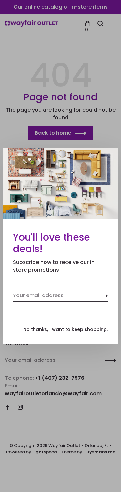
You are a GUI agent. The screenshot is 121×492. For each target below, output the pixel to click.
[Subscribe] (100, 295)
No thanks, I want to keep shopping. (65, 329)
